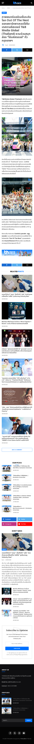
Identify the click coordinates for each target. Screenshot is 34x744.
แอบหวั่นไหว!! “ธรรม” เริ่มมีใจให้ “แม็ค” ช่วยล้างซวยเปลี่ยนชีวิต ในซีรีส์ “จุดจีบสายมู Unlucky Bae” (17, 295)
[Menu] (3, 3)
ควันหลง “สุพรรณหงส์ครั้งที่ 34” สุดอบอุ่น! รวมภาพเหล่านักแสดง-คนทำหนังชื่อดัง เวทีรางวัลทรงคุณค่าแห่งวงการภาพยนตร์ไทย (17, 351)
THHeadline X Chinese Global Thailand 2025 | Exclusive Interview (22, 497)
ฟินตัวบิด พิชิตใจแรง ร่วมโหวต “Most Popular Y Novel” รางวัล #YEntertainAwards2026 (16, 323)
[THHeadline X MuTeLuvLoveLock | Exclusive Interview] (6, 509)
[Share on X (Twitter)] (17, 50)
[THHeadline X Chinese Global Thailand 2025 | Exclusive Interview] (6, 498)
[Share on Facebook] (7, 50)
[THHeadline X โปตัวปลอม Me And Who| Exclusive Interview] (6, 468)
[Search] (31, 3)
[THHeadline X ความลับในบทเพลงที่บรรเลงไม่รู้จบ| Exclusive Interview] (6, 487)
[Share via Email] (27, 50)
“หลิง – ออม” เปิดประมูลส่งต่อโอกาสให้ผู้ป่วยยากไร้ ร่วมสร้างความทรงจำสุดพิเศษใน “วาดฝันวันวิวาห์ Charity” (17, 409)
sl (7, 45)
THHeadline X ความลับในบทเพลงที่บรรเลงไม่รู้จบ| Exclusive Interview (22, 486)
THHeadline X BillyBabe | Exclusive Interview (20, 476)
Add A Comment (17, 450)
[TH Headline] (17, 3)
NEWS (4, 13)
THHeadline (23, 739)
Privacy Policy (17, 655)
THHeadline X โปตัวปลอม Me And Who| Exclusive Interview (22, 467)
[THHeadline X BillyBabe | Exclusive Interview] (6, 478)
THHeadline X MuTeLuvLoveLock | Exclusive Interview (22, 508)
